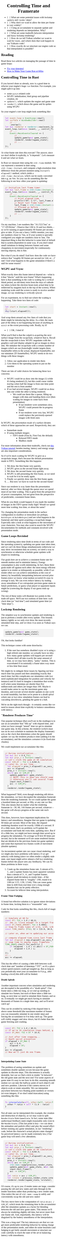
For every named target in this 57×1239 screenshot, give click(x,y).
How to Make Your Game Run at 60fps (25, 71)
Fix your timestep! (15, 68)
